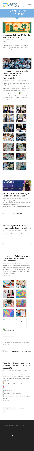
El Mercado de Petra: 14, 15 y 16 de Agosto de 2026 (16, 36)
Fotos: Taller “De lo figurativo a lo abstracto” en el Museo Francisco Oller (16, 258)
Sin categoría (15, 39)
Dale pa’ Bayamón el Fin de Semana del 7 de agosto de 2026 (17, 226)
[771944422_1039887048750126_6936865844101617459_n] (17, 27)
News (13, 80)
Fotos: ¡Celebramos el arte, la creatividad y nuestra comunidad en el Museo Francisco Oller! (15, 74)
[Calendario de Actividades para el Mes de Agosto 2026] (17, 355)
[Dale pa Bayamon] (17, 218)
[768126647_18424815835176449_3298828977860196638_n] (17, 63)
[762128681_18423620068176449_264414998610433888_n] (17, 248)
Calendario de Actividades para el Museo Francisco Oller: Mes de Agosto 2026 (17, 365)
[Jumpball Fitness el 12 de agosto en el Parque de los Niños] (17, 185)
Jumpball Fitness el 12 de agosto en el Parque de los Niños (17, 194)
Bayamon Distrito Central (23, 80)
